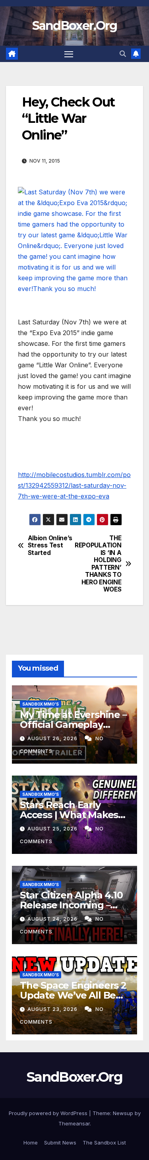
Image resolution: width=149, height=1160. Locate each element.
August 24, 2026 (53, 919)
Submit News (60, 1142)
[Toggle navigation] (68, 54)
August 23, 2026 (53, 1009)
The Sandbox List (104, 1142)
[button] (123, 54)
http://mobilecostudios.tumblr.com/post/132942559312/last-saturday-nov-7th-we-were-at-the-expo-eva (74, 485)
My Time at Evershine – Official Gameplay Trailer (73, 724)
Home (30, 1142)
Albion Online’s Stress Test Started (50, 546)
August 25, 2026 (53, 829)
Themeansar (74, 1123)
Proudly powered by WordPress (49, 1113)
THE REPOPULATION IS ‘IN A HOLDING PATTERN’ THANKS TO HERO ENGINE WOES (98, 564)
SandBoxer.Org (74, 25)
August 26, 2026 (53, 738)
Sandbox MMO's (40, 704)
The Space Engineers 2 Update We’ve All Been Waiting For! (74, 995)
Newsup (123, 1113)
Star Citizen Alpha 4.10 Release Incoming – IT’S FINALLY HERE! (71, 905)
